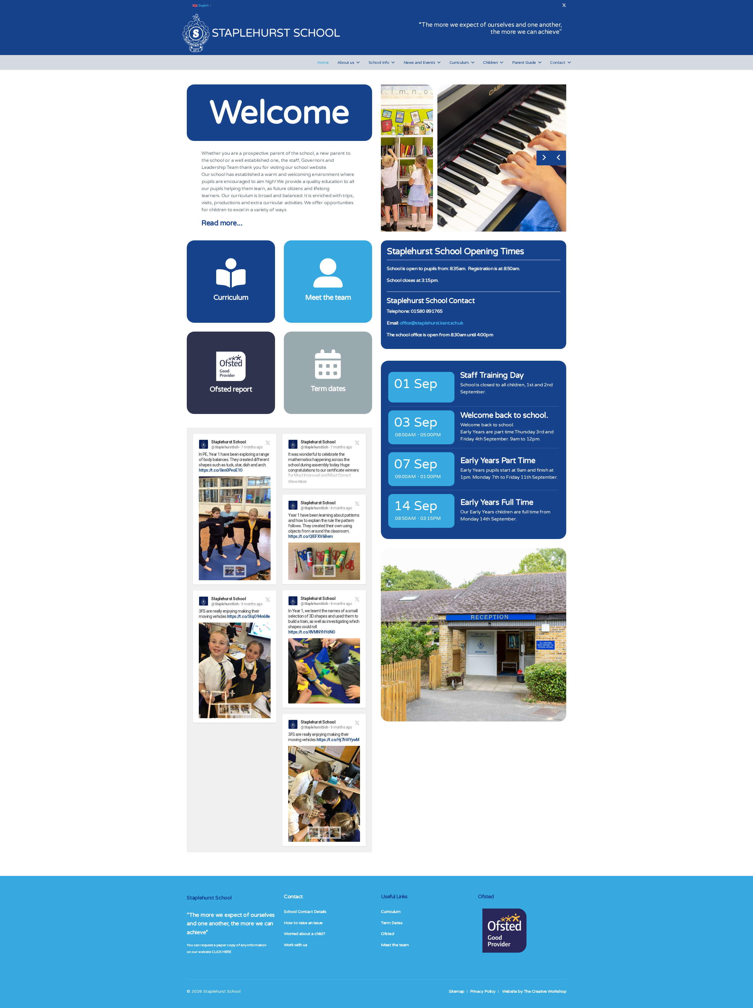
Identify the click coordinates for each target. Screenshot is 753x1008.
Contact (557, 62)
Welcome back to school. (504, 415)
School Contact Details (305, 911)
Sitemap (456, 991)
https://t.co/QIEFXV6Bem (310, 536)
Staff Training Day (492, 375)
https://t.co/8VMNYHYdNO (311, 632)
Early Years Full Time (496, 502)
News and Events (419, 62)
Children (490, 62)
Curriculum (459, 62)
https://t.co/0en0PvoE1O (221, 470)
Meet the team (395, 944)
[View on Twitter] (267, 443)
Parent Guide (524, 62)
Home (323, 62)
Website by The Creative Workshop (534, 991)
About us (345, 62)
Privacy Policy (483, 991)
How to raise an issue (303, 922)
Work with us (295, 944)
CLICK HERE (221, 952)
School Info (379, 62)
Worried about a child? (304, 933)
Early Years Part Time (497, 460)
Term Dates (391, 922)
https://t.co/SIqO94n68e (248, 616)
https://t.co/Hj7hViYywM (337, 739)
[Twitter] (564, 5)
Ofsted (387, 933)
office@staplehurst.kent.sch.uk (431, 323)
